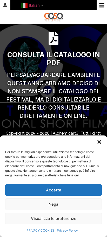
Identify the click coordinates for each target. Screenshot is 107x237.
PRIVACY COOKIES (40, 230)
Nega (53, 204)
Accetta (53, 190)
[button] (99, 142)
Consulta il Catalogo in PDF (53, 59)
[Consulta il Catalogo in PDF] (53, 38)
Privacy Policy (67, 230)
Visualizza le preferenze (53, 218)
